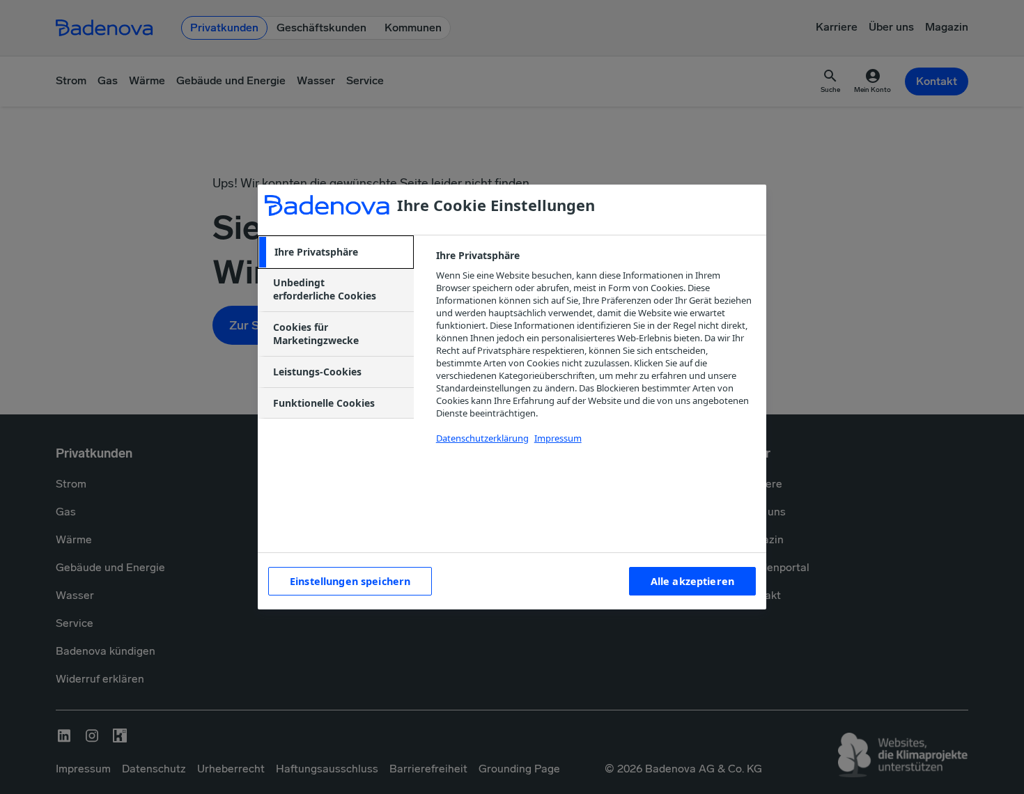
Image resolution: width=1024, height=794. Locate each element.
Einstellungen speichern (350, 581)
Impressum (558, 438)
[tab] (335, 252)
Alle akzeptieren (692, 581)
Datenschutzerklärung (482, 438)
